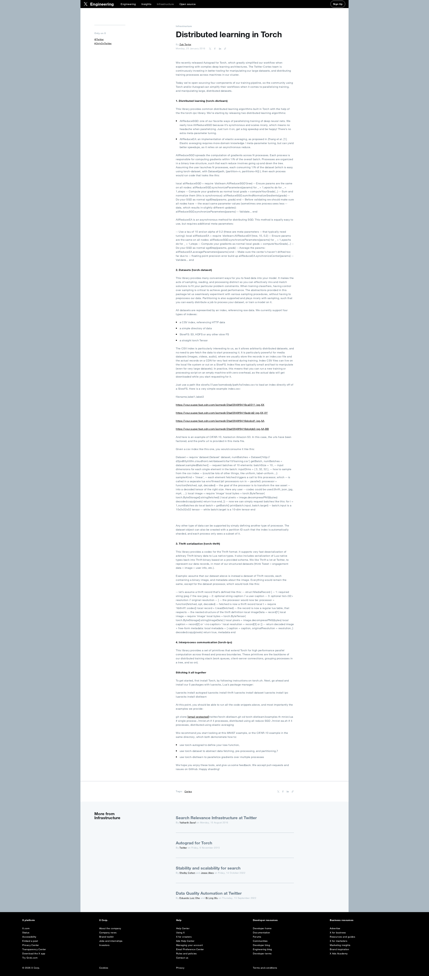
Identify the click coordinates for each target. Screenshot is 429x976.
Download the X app (33, 953)
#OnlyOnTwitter (103, 43)
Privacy (180, 967)
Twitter (183, 847)
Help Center (183, 928)
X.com (25, 928)
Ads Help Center (185, 940)
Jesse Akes (207, 872)
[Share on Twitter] (210, 48)
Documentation (261, 932)
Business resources (342, 920)
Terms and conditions (265, 967)
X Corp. (103, 920)
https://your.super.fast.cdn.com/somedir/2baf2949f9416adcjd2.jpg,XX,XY (222, 412)
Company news (108, 932)
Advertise (335, 928)
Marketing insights (340, 945)
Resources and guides (342, 936)
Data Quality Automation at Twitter (209, 893)
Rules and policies (186, 953)
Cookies (103, 967)
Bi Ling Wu (212, 898)
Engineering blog (262, 949)
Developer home (262, 928)
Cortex (188, 791)
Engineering (128, 4)
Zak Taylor (185, 44)
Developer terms (262, 953)
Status (25, 932)
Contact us (182, 957)
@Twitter (99, 39)
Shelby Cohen (187, 872)
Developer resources (265, 920)
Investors (104, 945)
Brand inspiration (339, 949)
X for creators (184, 936)
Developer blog (261, 945)
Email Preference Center (190, 949)
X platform (28, 920)
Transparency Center (34, 949)
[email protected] (198, 716)
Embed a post (30, 940)
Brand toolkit (106, 936)
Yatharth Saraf (187, 822)
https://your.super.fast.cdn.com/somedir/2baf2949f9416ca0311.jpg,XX (220, 404)
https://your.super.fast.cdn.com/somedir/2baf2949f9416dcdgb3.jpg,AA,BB (222, 429)
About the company (110, 928)
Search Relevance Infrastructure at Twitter (216, 817)
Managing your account (189, 945)
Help (179, 920)
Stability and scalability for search (208, 868)
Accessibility (29, 936)
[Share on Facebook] (214, 48)
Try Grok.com (30, 957)
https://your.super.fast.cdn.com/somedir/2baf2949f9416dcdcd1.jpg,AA (220, 421)
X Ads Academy (339, 953)
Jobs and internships (110, 940)
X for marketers (338, 940)
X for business (338, 932)
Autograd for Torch (194, 842)
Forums (257, 936)
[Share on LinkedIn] (219, 48)
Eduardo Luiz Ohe (189, 898)
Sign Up (338, 4)
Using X (180, 932)
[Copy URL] (224, 48)
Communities (260, 940)
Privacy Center (30, 945)
